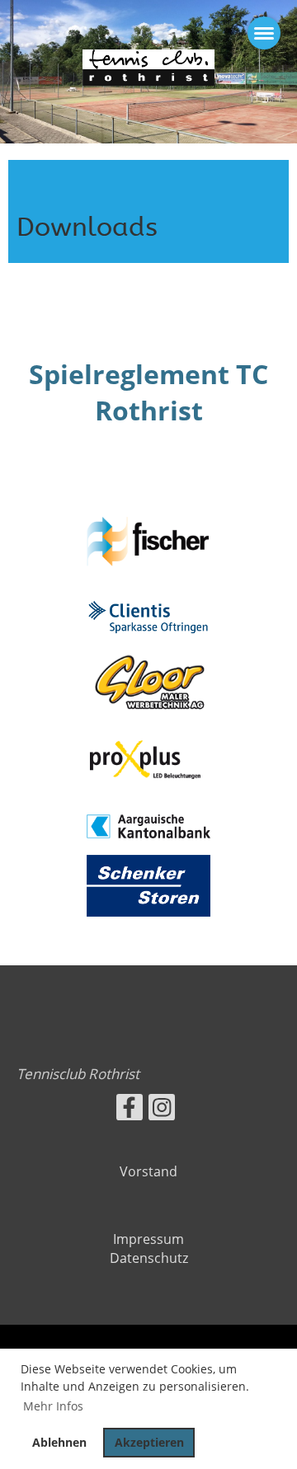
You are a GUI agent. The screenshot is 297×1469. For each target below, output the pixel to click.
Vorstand (148, 1171)
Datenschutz (149, 1258)
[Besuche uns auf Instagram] (161, 1110)
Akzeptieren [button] (149, 1442)
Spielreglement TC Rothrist (148, 392)
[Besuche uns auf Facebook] (129, 1110)
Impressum (148, 1239)
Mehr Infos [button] (53, 1406)
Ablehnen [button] (59, 1442)
